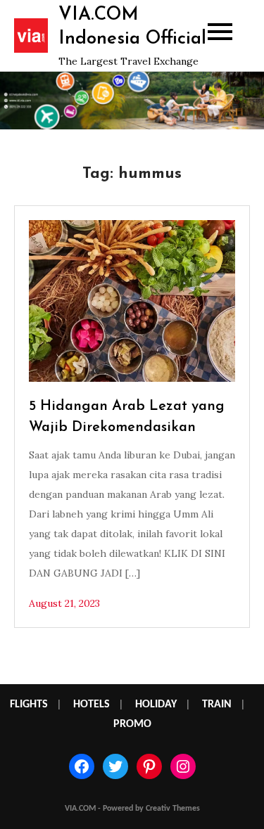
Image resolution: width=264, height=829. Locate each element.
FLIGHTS (29, 704)
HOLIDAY (156, 704)
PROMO (132, 724)
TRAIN (217, 704)
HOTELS (91, 704)
